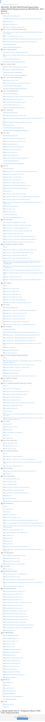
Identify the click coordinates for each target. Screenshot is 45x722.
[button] (0, 1)
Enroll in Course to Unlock (22, 718)
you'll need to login (27, 717)
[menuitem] (0, 2)
